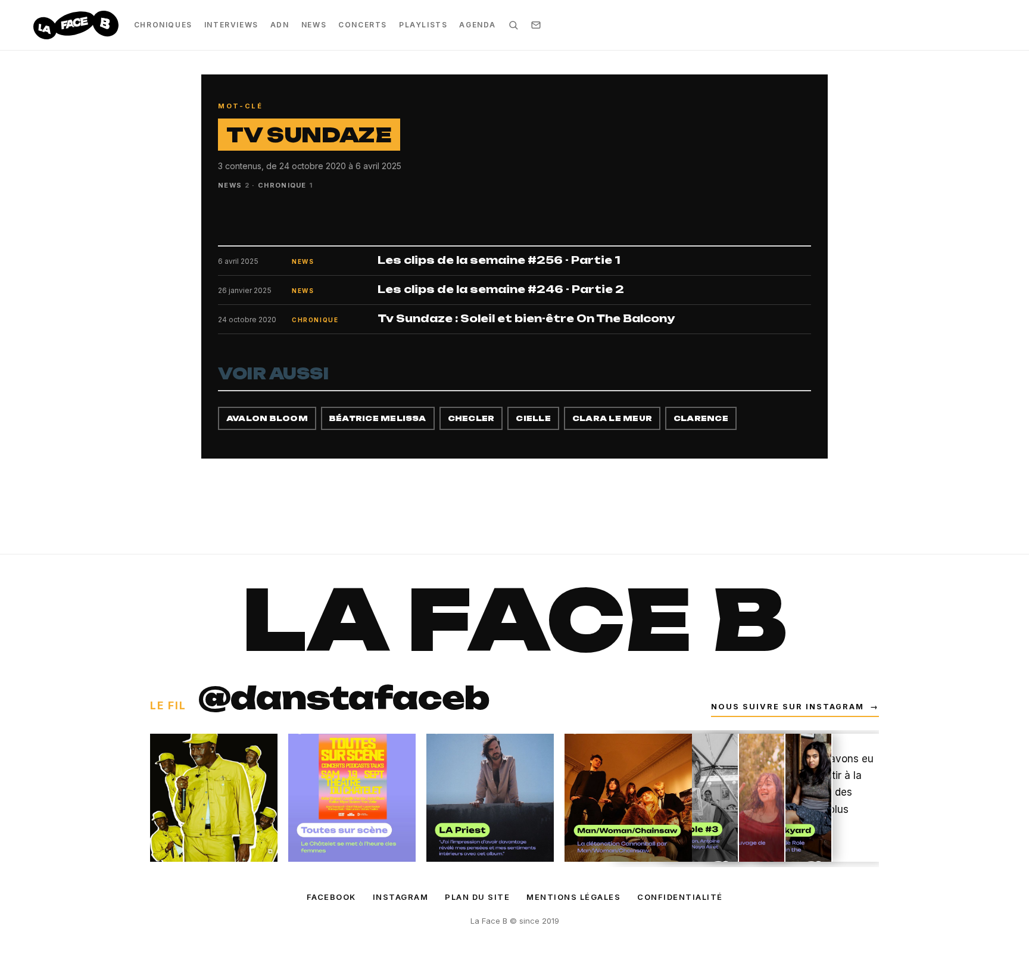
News (313, 24)
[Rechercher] (513, 25)
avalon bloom (267, 418)
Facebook (331, 897)
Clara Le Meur (612, 418)
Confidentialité (680, 897)
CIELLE (533, 418)
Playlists (423, 24)
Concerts (362, 24)
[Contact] (536, 25)
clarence (700, 418)
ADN (279, 24)
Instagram (401, 897)
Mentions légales (573, 897)
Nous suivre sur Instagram (795, 706)
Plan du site (477, 897)
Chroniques (163, 24)
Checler (471, 418)
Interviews (231, 24)
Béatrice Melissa (377, 418)
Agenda (477, 24)
